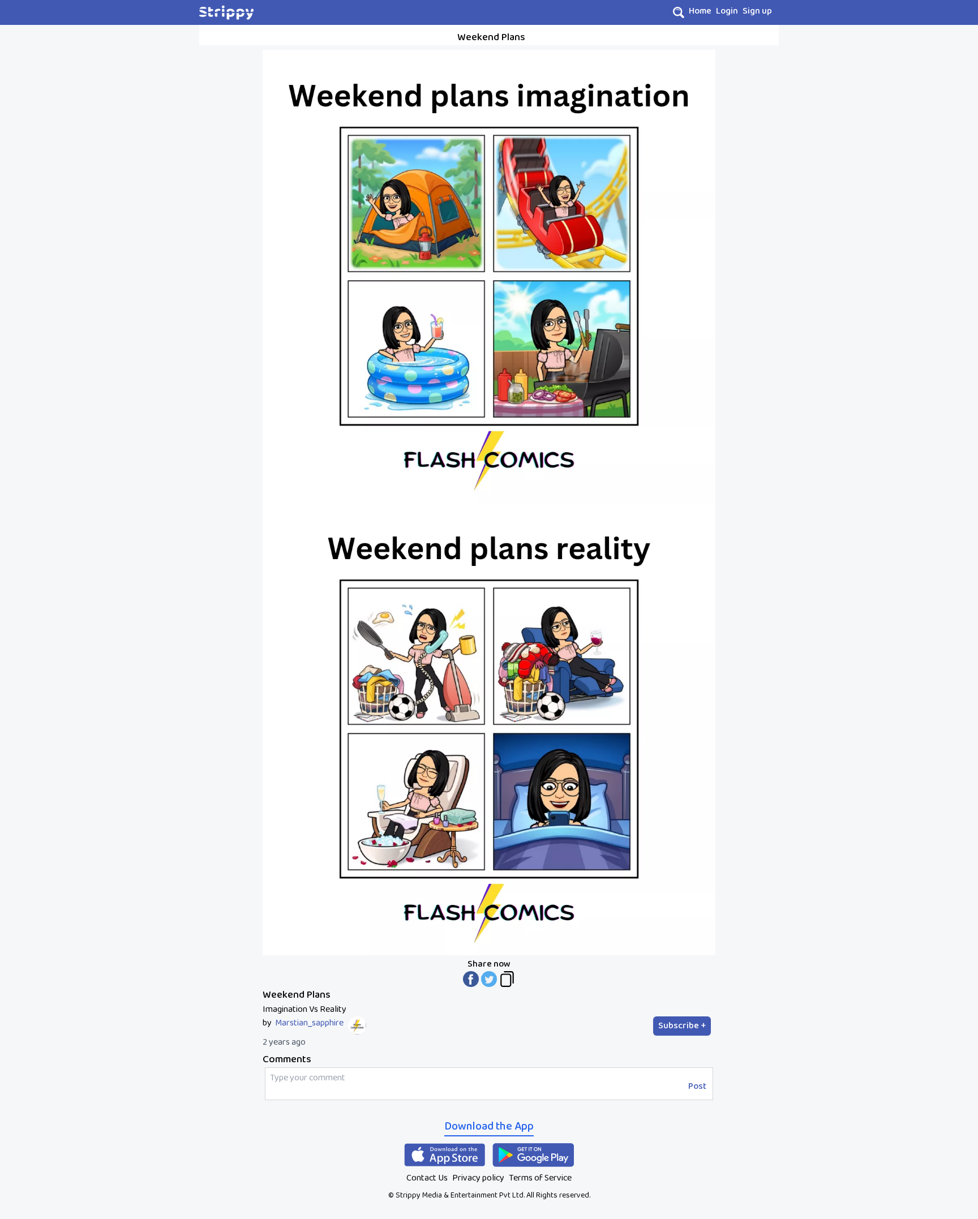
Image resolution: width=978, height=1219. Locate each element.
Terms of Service (540, 1178)
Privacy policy (478, 1178)
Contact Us (427, 1178)
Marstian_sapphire (309, 1023)
